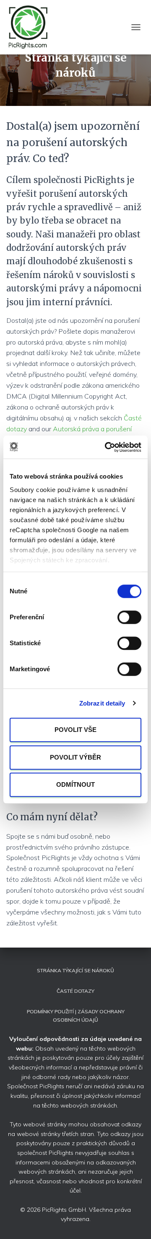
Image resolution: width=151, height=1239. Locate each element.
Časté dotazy (75, 991)
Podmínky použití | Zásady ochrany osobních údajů (76, 1015)
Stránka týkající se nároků (75, 970)
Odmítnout (75, 784)
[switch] (129, 617)
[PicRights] (31, 27)
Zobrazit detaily (102, 703)
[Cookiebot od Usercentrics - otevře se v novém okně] (106, 447)
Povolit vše (75, 729)
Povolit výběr (75, 757)
